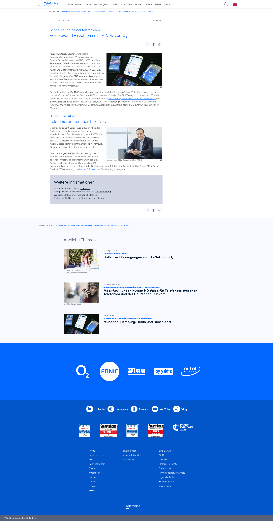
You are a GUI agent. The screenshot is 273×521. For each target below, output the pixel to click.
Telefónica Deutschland (70, 11)
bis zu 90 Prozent (87, 169)
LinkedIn (99, 409)
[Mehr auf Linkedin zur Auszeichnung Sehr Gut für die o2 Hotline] (132, 430)
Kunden (114, 4)
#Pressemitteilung (99, 225)
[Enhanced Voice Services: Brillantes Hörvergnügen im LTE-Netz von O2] (135, 261)
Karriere (148, 4)
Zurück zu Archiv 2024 (59, 20)
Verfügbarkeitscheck (88, 194)
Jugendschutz (166, 477)
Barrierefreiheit (167, 481)
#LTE (56, 225)
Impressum (165, 486)
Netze (88, 4)
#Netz (78, 225)
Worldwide (128, 459)
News (167, 4)
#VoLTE (122, 225)
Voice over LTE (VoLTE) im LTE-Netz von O (136, 11)
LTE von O (85, 188)
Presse (158, 4)
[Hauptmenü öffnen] (38, 4)
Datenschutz (166, 468)
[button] (147, 44)
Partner (138, 4)
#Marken (62, 225)
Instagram (122, 409)
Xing (184, 409)
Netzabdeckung (103, 191)
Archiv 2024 (112, 11)
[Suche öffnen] (226, 4)
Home (91, 450)
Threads (144, 409)
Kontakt (163, 459)
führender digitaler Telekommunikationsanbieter (132, 98)
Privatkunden (129, 450)
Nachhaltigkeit (101, 4)
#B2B (51, 225)
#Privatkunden (113, 225)
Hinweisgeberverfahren (172, 472)
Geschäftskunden (131, 455)
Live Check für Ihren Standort (90, 198)
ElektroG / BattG (168, 463)
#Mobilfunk (71, 225)
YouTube (165, 409)
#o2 (127, 225)
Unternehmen (75, 4)
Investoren (126, 4)
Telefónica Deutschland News (94, 11)
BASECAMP (165, 450)
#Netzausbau (86, 225)
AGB (161, 455)
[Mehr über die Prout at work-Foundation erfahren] (183, 430)
